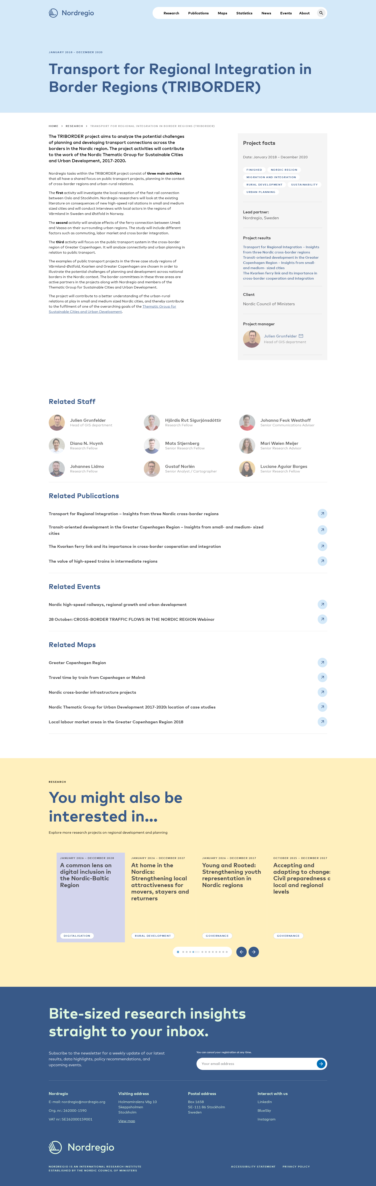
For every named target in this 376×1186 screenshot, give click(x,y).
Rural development (264, 184)
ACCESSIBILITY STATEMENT (253, 1166)
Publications (198, 13)
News (266, 13)
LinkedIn (265, 1102)
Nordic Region (284, 169)
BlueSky (264, 1110)
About (304, 13)
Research (171, 13)
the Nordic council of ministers (107, 1170)
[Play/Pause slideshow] (178, 952)
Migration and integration (271, 177)
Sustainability (304, 184)
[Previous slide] (241, 952)
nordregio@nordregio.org (83, 1102)
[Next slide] (253, 952)
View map (126, 1121)
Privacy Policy (296, 1166)
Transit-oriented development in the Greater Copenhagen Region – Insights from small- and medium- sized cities (281, 262)
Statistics (244, 13)
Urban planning (261, 192)
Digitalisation (69, 935)
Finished (254, 169)
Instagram (266, 1119)
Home (53, 126)
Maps (222, 13)
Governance (209, 935)
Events (286, 13)
